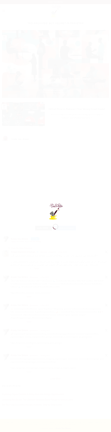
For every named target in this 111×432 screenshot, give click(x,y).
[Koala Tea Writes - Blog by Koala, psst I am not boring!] (55, 211)
